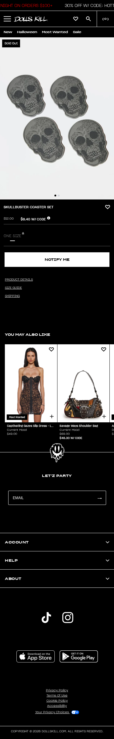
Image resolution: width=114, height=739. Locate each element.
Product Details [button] (19, 279)
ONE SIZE (12, 236)
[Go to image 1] (55, 195)
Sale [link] (77, 32)
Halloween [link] (27, 32)
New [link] (8, 32)
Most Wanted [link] (55, 32)
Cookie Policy (57, 700)
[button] (7, 18)
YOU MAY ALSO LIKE (27, 334)
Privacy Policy (57, 690)
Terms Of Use (57, 695)
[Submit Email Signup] (99, 497)
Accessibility (57, 705)
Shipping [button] (12, 296)
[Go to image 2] (59, 195)
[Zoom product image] (57, 118)
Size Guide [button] (13, 287)
